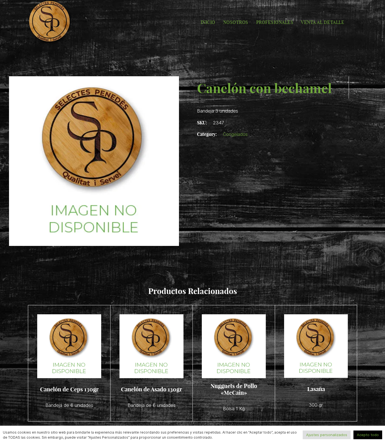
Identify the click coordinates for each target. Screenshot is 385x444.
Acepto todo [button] (368, 434)
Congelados (235, 134)
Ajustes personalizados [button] (326, 434)
